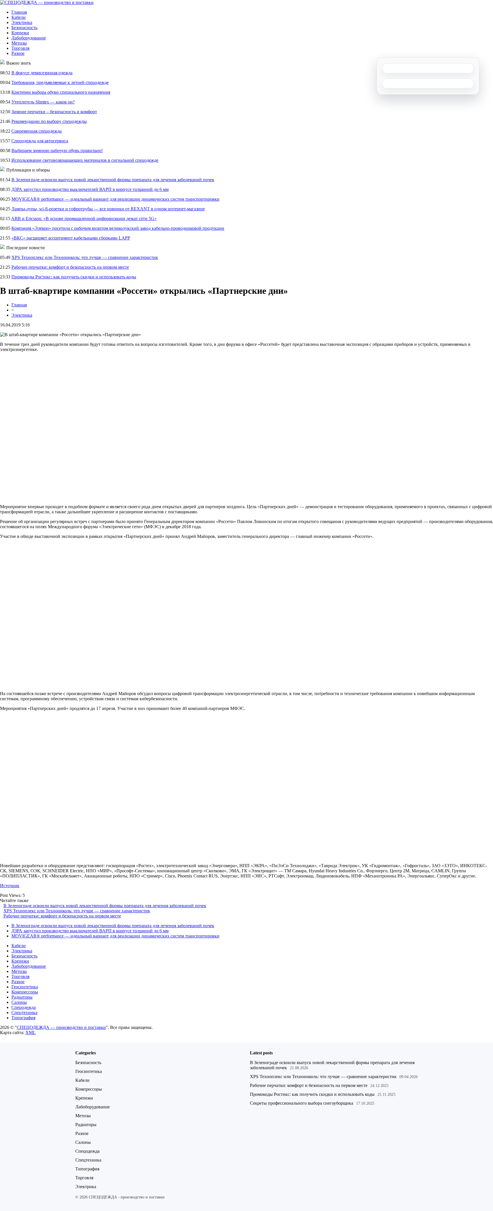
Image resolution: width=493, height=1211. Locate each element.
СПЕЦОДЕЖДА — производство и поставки (61, 1027)
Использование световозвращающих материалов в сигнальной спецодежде (84, 160)
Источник (9, 885)
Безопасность (24, 27)
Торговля (20, 48)
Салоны (19, 1002)
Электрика (21, 22)
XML (30, 1032)
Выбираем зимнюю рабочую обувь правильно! (57, 150)
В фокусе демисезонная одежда (41, 72)
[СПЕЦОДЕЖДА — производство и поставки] (47, 2)
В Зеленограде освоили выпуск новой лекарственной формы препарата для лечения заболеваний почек (112, 179)
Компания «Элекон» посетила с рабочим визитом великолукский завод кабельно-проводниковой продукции (117, 228)
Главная (19, 12)
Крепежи (20, 32)
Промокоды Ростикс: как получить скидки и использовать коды (73, 276)
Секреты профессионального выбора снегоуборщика (301, 1103)
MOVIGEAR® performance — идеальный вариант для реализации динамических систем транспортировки (115, 199)
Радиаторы (22, 997)
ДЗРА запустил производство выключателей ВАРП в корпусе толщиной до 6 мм (90, 189)
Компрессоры (24, 991)
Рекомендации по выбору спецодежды (49, 121)
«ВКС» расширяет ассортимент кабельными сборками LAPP (70, 238)
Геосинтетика (24, 986)
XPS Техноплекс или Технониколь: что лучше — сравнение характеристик (84, 257)
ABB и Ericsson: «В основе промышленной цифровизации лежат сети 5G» (84, 218)
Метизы (19, 43)
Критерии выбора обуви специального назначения (60, 92)
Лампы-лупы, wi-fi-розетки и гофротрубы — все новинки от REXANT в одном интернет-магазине (108, 208)
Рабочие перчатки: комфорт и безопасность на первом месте (70, 267)
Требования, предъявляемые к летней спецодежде (60, 82)
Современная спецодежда (36, 131)
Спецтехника (24, 1012)
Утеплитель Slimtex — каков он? (43, 101)
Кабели (18, 17)
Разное (18, 53)
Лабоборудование (28, 37)
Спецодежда (23, 1007)
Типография (23, 1017)
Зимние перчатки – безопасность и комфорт (54, 111)
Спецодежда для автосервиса (39, 140)
